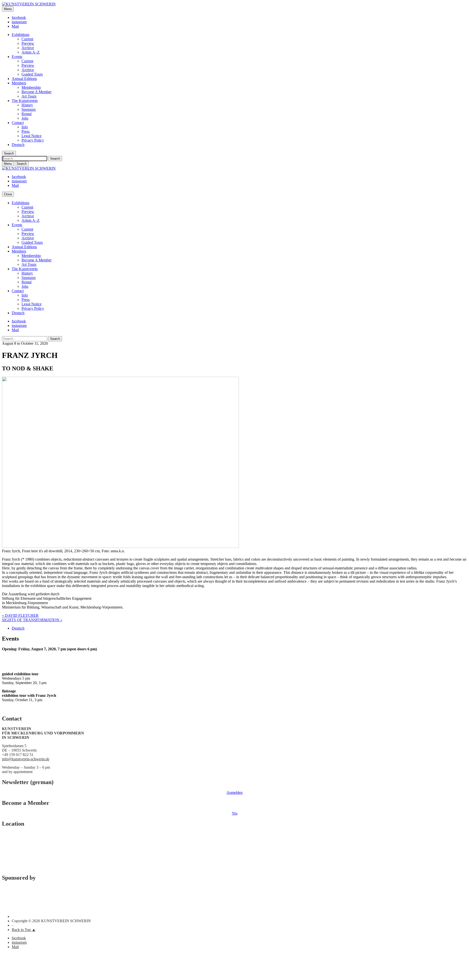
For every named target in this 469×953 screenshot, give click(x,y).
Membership (31, 87)
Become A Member (36, 92)
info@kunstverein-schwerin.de (25, 759)
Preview (27, 43)
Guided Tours (32, 74)
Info (24, 127)
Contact (18, 123)
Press (25, 131)
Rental (26, 114)
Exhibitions (20, 35)
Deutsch (18, 145)
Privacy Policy (32, 140)
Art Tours (28, 96)
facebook (19, 17)
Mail (15, 26)
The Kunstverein (25, 101)
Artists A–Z (30, 52)
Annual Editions (24, 79)
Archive (27, 48)
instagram (19, 22)
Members (19, 83)
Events (17, 57)
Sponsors (28, 109)
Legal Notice (31, 136)
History (27, 105)
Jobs (24, 118)
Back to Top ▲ (24, 930)
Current (27, 39)
